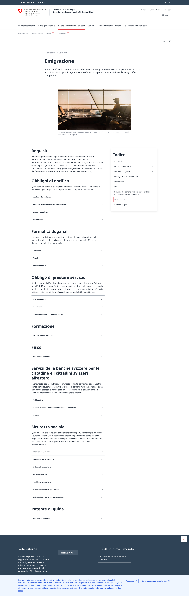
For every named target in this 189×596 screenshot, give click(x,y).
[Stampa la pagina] (164, 41)
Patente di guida (121, 204)
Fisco (116, 187)
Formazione (119, 181)
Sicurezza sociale (121, 199)
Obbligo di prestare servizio (126, 176)
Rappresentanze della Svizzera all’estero (112, 558)
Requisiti (118, 161)
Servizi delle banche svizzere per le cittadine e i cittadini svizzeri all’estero (132, 193)
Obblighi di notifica (122, 166)
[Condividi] (169, 41)
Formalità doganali (122, 171)
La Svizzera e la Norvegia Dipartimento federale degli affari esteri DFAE (73, 10)
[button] (27, 26)
